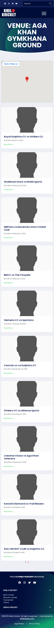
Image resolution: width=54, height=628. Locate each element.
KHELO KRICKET (10, 590)
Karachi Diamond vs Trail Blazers (24, 503)
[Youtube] (16, 3)
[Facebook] (5, 3)
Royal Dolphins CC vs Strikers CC (23, 136)
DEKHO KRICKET (10, 607)
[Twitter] (12, 3)
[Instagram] (8, 3)
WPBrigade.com (27, 618)
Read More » (9, 144)
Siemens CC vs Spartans (19, 320)
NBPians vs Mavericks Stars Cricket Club (25, 228)
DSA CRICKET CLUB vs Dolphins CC (24, 548)
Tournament (8, 600)
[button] (27, 590)
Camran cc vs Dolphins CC (20, 365)
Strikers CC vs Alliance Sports (21, 410)
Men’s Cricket (8, 595)
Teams (6, 602)
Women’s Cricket (10, 597)
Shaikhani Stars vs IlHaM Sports (23, 181)
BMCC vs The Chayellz (17, 275)
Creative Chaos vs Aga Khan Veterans (21, 457)
